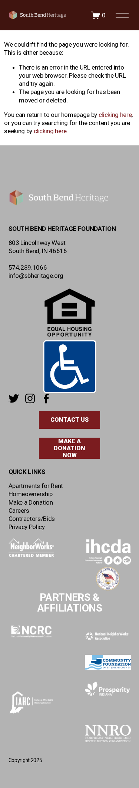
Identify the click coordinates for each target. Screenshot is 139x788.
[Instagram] (30, 398)
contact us (69, 419)
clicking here (115, 114)
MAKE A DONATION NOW (69, 448)
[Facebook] (46, 398)
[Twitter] (14, 398)
